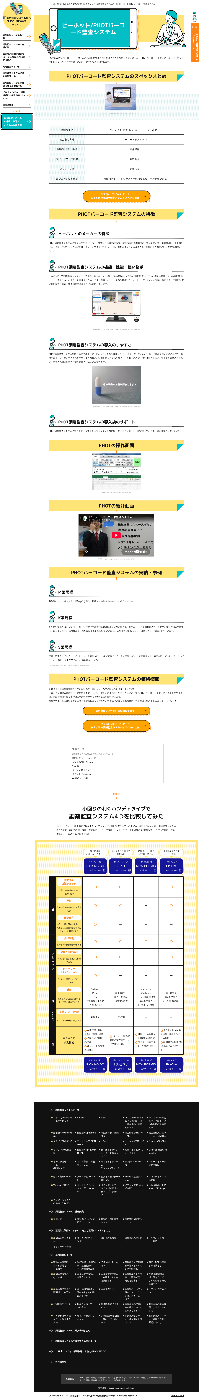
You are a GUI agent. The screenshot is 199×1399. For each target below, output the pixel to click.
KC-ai (104, 1141)
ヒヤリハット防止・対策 (156, 1239)
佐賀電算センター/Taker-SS (110, 1178)
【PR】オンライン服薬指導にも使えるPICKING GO (14, 95)
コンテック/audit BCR (62, 1151)
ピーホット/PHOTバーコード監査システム (109, 1153)
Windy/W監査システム (133, 1178)
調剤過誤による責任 (62, 1239)
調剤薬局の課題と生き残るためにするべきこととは (133, 1307)
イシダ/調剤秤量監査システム (86, 1163)
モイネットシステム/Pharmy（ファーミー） (110, 1166)
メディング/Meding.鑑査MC (134, 1187)
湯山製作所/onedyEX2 (62, 1134)
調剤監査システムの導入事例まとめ (13, 75)
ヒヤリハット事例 (62, 1246)
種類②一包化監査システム (109, 1221)
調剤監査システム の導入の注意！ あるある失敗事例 (13, 121)
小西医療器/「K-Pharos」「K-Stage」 (158, 1187)
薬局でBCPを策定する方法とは (157, 1264)
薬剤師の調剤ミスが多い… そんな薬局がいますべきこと (14, 56)
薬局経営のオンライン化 (85, 1317)
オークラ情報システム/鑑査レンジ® (62, 1164)
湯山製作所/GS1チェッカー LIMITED (158, 1134)
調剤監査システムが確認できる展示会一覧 (13, 84)
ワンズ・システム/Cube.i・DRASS (62, 1202)
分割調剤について (62, 1304)
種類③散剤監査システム (133, 1221)
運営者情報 (8, 104)
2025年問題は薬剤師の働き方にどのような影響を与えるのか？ (158, 1279)
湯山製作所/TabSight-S (110, 1134)
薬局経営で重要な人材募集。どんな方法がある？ (109, 1277)
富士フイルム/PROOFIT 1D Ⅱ (134, 1151)
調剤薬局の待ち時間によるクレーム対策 (157, 1307)
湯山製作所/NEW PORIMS (86, 1151)
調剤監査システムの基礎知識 (13, 46)
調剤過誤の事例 (108, 1238)
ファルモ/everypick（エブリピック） (62, 1119)
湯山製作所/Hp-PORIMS (134, 1134)
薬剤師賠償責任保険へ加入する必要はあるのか (85, 1292)
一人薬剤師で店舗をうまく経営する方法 (62, 1319)
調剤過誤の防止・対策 (85, 1239)
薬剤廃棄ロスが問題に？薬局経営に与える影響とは (133, 1277)
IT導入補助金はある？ (109, 1264)
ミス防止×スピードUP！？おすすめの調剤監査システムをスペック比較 (115, 196)
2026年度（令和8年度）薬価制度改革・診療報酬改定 (86, 1265)
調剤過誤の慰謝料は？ (133, 1239)
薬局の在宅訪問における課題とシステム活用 (62, 1265)
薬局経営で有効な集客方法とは (85, 1275)
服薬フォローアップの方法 (85, 1306)
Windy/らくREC (61, 1185)
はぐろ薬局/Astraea (62, 1176)
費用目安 (57, 1219)
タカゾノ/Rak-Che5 (62, 1141)
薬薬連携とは (107, 1289)
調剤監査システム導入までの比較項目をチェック (18, 21)
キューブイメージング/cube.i (157, 1163)
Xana (103, 1118)
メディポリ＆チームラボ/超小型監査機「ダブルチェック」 (110, 1190)
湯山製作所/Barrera (86, 1133)
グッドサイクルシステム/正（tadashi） (86, 1188)
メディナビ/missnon (86, 1178)
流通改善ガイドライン (109, 1306)
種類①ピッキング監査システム (85, 1221)
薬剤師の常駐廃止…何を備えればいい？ (133, 1319)
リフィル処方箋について (157, 1291)
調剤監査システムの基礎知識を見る (115, 710)
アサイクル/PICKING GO (86, 1143)
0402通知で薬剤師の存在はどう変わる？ (110, 1319)
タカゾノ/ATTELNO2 (134, 1143)
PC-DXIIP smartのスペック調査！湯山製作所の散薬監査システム (157, 1123)
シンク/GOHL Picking (134, 1163)
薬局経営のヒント (11, 66)
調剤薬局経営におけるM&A (62, 1275)
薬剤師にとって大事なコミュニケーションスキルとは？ (133, 1294)
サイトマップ (177, 1395)
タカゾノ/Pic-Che (157, 1141)
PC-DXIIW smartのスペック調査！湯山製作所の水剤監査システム (134, 1123)
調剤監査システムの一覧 (13, 36)
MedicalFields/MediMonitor (158, 1151)
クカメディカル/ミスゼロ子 (158, 1178)
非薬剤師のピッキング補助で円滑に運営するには (157, 1319)
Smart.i (80, 1118)
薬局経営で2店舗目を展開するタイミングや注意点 (134, 1265)
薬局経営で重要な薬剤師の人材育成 (62, 1291)
